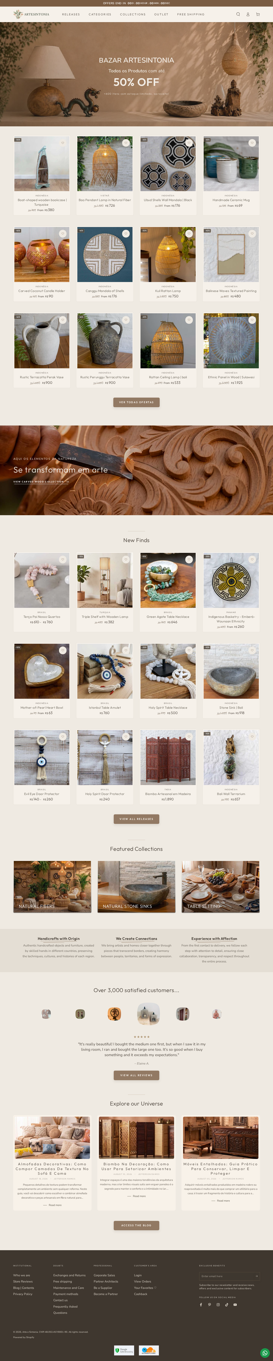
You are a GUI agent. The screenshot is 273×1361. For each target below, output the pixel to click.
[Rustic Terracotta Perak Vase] (42, 341)
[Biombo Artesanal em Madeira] (168, 757)
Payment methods (65, 1294)
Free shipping (62, 1281)
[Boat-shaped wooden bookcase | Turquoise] (42, 164)
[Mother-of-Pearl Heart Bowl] (42, 671)
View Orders (142, 1281)
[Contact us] (265, 1353)
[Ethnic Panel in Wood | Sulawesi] (231, 341)
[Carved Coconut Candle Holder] (42, 254)
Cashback (140, 1294)
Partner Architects (106, 1281)
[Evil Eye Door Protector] (42, 757)
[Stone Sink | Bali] (231, 671)
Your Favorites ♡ (145, 1288)
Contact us (60, 1300)
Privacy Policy (22, 1294)
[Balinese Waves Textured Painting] (231, 254)
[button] (238, 14)
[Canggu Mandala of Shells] (105, 254)
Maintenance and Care (68, 1288)
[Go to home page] (31, 14)
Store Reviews (23, 1281)
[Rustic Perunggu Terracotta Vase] (105, 341)
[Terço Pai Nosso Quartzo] (42, 580)
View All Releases (136, 819)
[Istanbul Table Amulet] (105, 671)
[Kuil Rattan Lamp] (168, 254)
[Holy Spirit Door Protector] (105, 757)
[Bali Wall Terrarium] (231, 757)
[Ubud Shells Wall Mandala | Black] (168, 164)
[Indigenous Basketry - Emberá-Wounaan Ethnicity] (231, 580)
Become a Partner (106, 1294)
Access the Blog (136, 1225)
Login (138, 1275)
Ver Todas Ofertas (136, 402)
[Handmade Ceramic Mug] (231, 164)
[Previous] (25, 1014)
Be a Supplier (103, 1288)
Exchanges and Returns (69, 1275)
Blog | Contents (23, 1288)
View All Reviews (136, 1075)
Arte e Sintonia (30, 1331)
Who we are (21, 1275)
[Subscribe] (258, 1276)
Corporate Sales (104, 1275)
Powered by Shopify (23, 1337)
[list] (136, 949)
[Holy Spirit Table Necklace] (168, 671)
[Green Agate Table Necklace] (168, 580)
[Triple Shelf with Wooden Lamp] (105, 580)
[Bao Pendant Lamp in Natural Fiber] (105, 164)
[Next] (247, 1014)
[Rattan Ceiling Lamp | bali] (168, 341)
